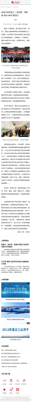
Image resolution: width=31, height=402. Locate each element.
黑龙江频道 (8, 7)
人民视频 (4, 393)
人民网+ (11, 384)
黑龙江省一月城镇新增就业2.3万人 (11, 356)
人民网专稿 (15, 7)
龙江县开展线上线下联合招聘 (9, 360)
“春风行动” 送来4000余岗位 (9, 366)
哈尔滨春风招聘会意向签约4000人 (10, 353)
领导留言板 (23, 384)
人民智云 (11, 393)
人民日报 (4, 384)
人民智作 (17, 393)
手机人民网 (17, 384)
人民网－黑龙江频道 (23, 24)
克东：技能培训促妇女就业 (9, 350)
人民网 (2, 7)
